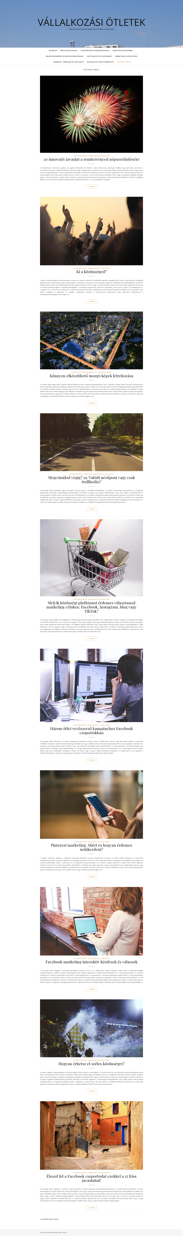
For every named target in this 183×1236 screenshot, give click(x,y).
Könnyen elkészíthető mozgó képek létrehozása (91, 375)
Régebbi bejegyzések (50, 1219)
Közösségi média (124, 62)
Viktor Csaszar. (62, 1232)
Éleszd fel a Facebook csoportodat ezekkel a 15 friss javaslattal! (92, 1178)
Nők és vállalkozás (69, 50)
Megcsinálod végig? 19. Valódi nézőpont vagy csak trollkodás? (91, 479)
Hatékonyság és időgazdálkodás (95, 50)
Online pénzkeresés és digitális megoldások (64, 56)
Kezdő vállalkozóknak (123, 50)
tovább (91, 186)
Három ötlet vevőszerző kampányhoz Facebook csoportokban (91, 730)
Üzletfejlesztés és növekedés (99, 56)
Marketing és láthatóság (126, 56)
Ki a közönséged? (91, 271)
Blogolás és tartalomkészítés (100, 62)
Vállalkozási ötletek (91, 22)
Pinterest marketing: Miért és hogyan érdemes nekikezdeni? (91, 847)
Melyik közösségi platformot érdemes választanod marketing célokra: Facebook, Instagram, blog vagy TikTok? (91, 607)
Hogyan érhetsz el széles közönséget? (92, 1063)
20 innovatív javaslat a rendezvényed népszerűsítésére (92, 159)
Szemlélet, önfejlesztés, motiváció (68, 62)
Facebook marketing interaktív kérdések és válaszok (91, 961)
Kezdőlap (53, 50)
